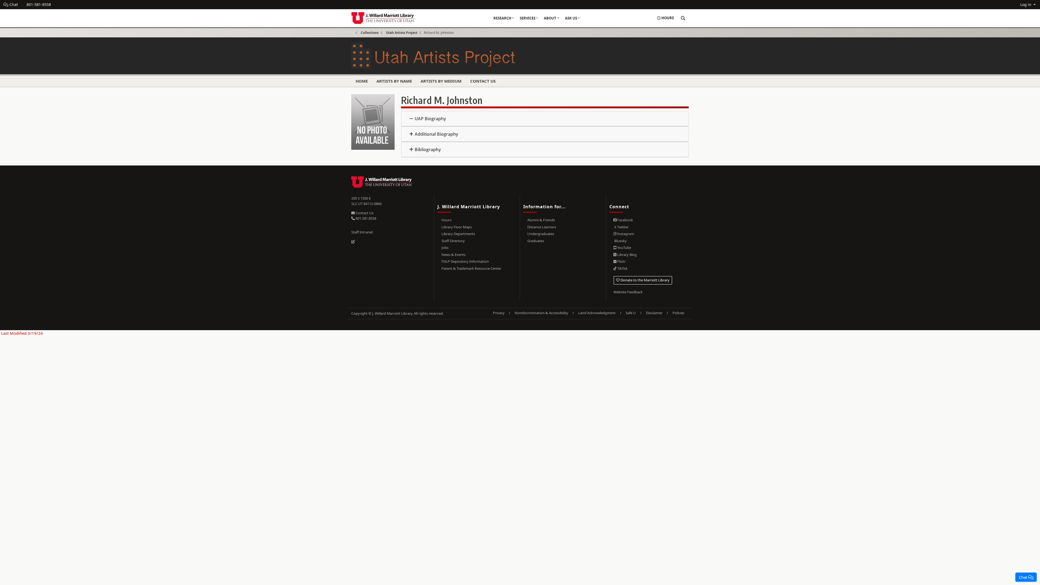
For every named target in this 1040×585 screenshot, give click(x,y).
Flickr (621, 261)
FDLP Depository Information (465, 261)
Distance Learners (541, 227)
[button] (1026, 577)
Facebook (624, 219)
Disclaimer (654, 312)
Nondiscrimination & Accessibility (541, 312)
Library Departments (458, 233)
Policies (678, 312)
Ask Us (571, 18)
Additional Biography (436, 134)
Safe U (631, 312)
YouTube (623, 247)
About (550, 18)
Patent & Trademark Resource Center (471, 268)
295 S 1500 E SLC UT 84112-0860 (366, 201)
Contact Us (483, 81)
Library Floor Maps (456, 227)
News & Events (453, 254)
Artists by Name (394, 81)
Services (527, 18)
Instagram (625, 233)
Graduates (535, 240)
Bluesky (620, 240)
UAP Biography (430, 119)
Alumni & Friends (541, 219)
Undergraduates (540, 233)
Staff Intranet (362, 232)
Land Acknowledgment (597, 312)
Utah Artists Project (401, 32)
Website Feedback (628, 292)
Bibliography (428, 149)
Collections (370, 32)
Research (502, 18)
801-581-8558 (39, 4)
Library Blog (626, 254)
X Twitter (621, 227)
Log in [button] (1026, 4)
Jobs (444, 247)
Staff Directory (453, 240)
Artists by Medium (441, 81)
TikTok (622, 268)
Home (362, 81)
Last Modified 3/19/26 (21, 333)
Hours (446, 219)
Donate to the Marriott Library (645, 280)
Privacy (499, 312)
